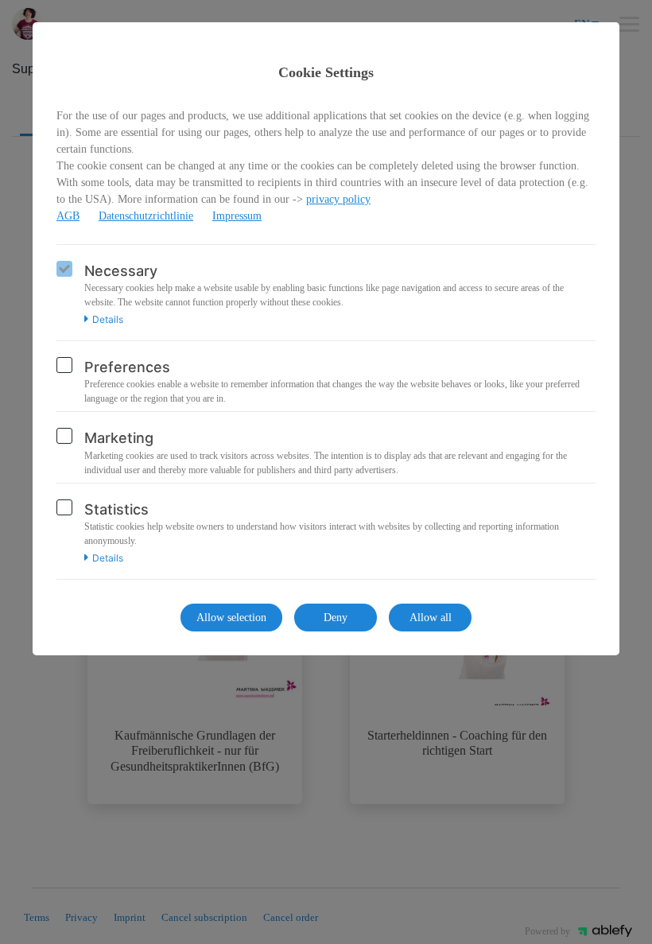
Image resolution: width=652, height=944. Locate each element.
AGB (68, 216)
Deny (335, 618)
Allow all (430, 618)
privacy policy (338, 199)
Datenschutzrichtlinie (146, 216)
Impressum (237, 216)
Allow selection (231, 618)
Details (107, 319)
